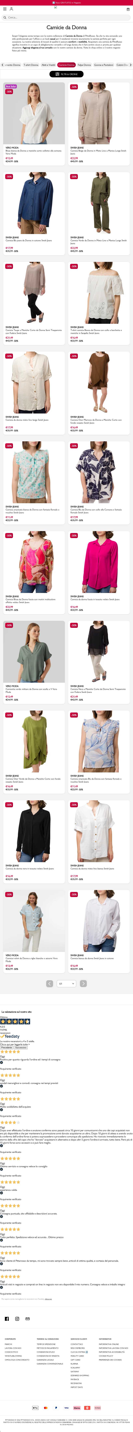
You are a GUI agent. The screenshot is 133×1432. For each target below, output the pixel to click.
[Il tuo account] (11, 9)
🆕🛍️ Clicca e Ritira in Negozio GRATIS (66, 2)
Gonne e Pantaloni (103, 64)
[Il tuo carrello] (128, 9)
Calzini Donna (124, 64)
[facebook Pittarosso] (7, 1319)
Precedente (6, 1047)
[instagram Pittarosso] (17, 1319)
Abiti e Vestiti (48, 64)
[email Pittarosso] (27, 1319)
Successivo (20, 1047)
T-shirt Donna (31, 64)
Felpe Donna (84, 64)
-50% (9, 91)
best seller (11, 86)
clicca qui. (48, 1299)
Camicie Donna (66, 64)
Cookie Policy (106, 1356)
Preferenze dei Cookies (110, 1360)
